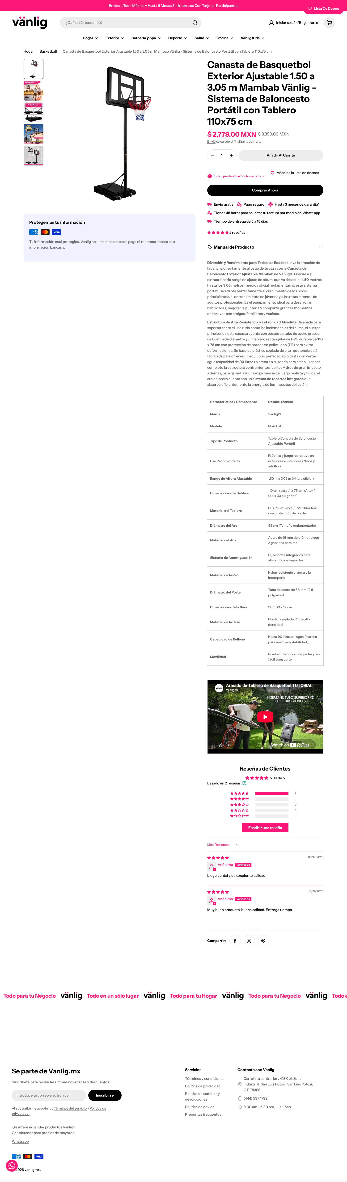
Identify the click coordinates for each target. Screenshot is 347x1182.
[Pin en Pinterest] (263, 940)
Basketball (48, 51)
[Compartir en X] (249, 940)
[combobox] (131, 22)
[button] (218, 232)
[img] (218, 858)
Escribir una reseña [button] (265, 827)
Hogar (29, 51)
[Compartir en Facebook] (235, 940)
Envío (211, 141)
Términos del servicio (70, 1108)
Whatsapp (20, 1141)
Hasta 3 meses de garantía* (297, 204)
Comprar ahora (265, 190)
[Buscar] (195, 22)
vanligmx (32, 1169)
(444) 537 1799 (255, 1098)
